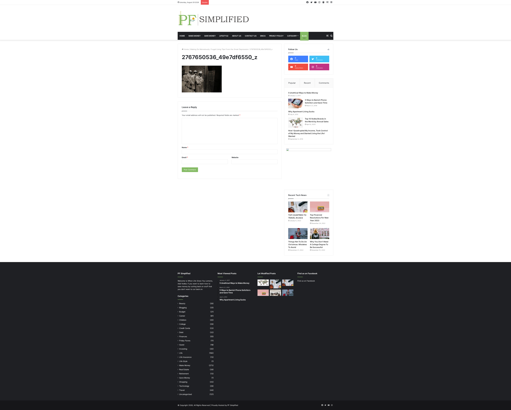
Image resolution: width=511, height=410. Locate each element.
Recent (307, 83)
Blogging (183, 308)
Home (182, 36)
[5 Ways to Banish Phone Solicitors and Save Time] (295, 103)
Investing (183, 349)
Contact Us (250, 36)
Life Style (183, 361)
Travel (182, 390)
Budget (182, 312)
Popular (292, 83)
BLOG (304, 36)
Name (185, 147)
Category (292, 36)
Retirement (184, 374)
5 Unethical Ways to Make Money (303, 93)
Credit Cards (184, 328)
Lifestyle (223, 36)
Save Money (210, 36)
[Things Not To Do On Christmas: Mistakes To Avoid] (298, 233)
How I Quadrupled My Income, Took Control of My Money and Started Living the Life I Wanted (308, 133)
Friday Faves (184, 341)
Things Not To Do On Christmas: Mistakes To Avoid (297, 244)
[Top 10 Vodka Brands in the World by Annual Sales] (295, 122)
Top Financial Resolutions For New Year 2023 (319, 218)
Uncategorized (185, 394)
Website (235, 157)
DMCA (262, 36)
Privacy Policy (276, 36)
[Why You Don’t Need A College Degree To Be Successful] (319, 233)
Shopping (183, 382)
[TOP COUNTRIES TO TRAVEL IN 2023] (298, 206)
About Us (236, 36)
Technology (184, 386)
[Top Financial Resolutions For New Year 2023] (319, 206)
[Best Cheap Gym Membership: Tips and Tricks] (275, 292)
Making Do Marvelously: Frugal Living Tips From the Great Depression (219, 49)
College (182, 324)
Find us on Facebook (306, 281)
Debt (181, 332)
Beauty (182, 303)
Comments (324, 83)
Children (182, 320)
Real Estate (184, 369)
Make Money (195, 36)
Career (182, 316)
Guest (181, 345)
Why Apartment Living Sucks (301, 111)
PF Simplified (232, 405)
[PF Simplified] (213, 18)
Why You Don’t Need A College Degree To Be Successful (319, 244)
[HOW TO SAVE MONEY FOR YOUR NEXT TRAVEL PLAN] (275, 284)
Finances (183, 336)
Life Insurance (185, 357)
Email (185, 157)
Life (180, 353)
